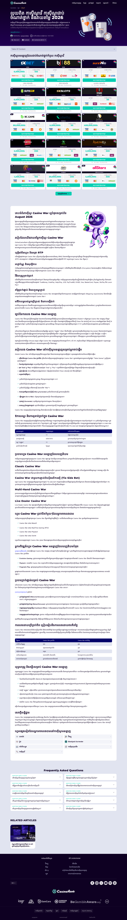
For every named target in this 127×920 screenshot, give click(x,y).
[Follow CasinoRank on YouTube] (106, 883)
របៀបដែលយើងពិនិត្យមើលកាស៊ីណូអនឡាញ (74, 870)
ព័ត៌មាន (115, 3)
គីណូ (46, 867)
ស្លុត (47, 874)
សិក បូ (47, 870)
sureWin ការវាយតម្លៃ (99, 83)
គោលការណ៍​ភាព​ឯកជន (74, 874)
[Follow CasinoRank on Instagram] (97, 883)
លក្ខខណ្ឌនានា (34, 917)
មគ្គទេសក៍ (105, 3)
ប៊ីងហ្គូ (46, 864)
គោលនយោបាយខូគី (63, 917)
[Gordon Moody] (61, 901)
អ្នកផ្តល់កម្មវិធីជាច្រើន (21, 551)
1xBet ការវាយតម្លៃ (27, 83)
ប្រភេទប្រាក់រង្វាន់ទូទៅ (21, 592)
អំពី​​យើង (74, 864)
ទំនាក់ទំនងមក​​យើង (74, 867)
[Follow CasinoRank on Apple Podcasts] (115, 883)
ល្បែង (84, 3)
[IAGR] (21, 901)
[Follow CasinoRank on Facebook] (92, 883)
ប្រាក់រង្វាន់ (91, 3)
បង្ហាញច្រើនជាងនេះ (62, 193)
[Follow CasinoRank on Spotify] (110, 883)
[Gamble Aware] (86, 901)
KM (13, 883)
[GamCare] (44, 901)
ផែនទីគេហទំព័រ (92, 917)
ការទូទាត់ (98, 3)
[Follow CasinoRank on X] (101, 883)
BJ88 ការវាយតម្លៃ (63, 83)
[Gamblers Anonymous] (31, 901)
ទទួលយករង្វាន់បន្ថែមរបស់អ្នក (27, 80)
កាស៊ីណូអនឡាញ (76, 3)
